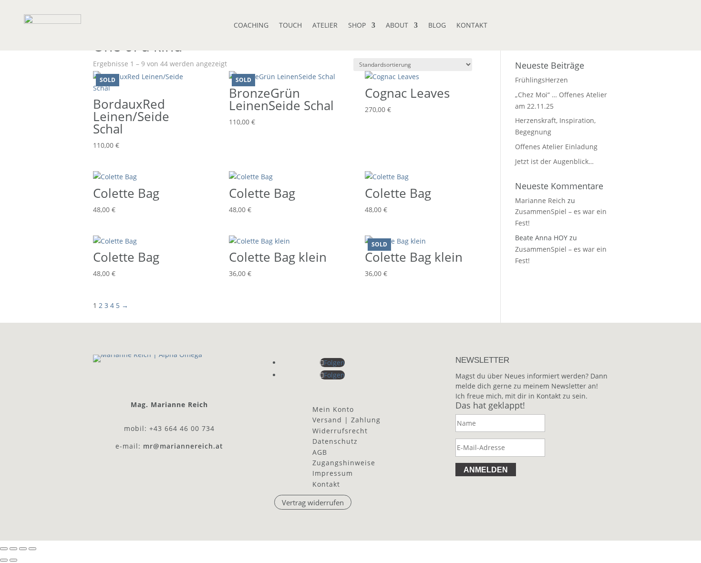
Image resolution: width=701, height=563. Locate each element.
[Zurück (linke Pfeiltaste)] (4, 560)
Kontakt (326, 484)
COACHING (251, 26)
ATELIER (325, 26)
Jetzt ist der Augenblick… (554, 161)
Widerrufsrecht (340, 430)
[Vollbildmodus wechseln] (13, 548)
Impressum (332, 473)
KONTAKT (471, 26)
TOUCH (290, 26)
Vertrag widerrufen (313, 502)
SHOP (357, 26)
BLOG (437, 26)
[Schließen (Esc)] (32, 548)
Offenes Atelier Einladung (556, 146)
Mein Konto (333, 409)
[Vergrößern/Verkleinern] (4, 548)
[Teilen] (23, 548)
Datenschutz (335, 441)
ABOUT (397, 26)
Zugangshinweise (343, 462)
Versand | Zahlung (346, 419)
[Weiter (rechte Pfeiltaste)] (13, 560)
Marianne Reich (540, 200)
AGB (319, 452)
